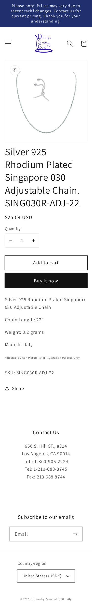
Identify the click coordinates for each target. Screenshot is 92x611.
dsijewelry (37, 599)
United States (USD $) (42, 575)
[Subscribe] (75, 534)
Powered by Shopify (58, 599)
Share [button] (18, 388)
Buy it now (46, 281)
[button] (8, 44)
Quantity (13, 228)
